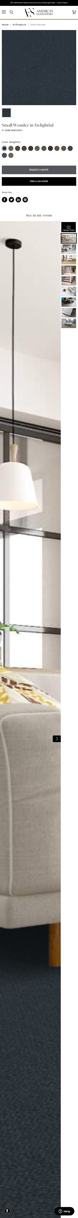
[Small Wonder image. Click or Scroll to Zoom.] (39, 67)
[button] (7, 1210)
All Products (19, 24)
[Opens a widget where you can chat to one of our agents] (64, 1211)
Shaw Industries (13, 130)
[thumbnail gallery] (6, 112)
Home (5, 24)
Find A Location (39, 181)
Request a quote (39, 170)
